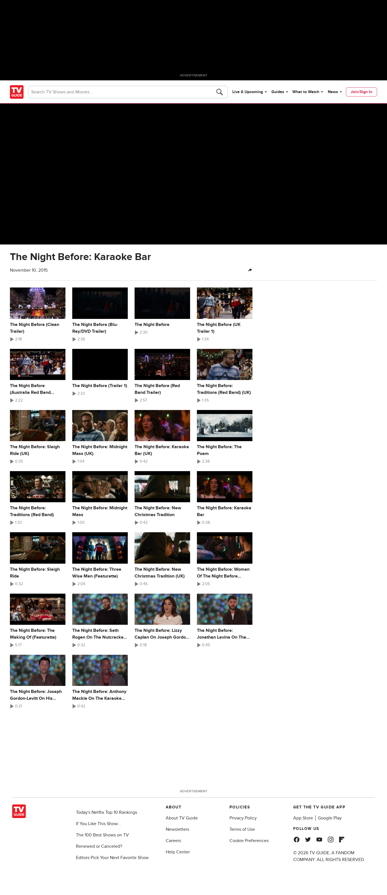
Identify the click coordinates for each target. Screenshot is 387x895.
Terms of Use (242, 829)
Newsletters (177, 829)
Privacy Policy (243, 818)
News (333, 91)
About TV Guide (182, 818)
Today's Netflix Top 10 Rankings (106, 812)
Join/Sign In (361, 91)
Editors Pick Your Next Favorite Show (112, 857)
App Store (303, 818)
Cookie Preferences (249, 841)
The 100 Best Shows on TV (102, 835)
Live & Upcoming (247, 91)
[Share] (250, 270)
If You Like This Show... (98, 824)
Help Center (178, 852)
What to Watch (305, 91)
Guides (277, 91)
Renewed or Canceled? (99, 846)
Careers (173, 841)
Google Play (330, 818)
